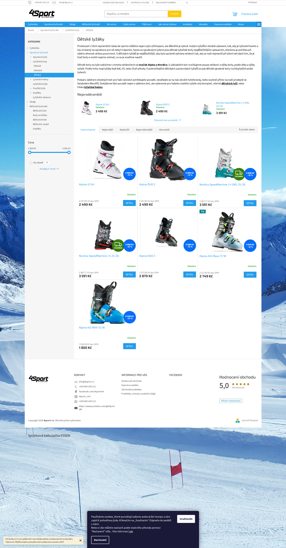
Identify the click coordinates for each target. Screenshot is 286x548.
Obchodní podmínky (166, 2)
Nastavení (100, 540)
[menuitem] (33, 24)
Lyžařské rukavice (42, 97)
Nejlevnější (107, 129)
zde (131, 531)
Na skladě (41, 162)
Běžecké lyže (40, 110)
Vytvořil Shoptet (250, 420)
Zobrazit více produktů (166, 120)
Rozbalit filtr (47, 169)
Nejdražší (124, 129)
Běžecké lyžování (38, 106)
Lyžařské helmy (40, 79)
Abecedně (164, 129)
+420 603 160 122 (87, 386)
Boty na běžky (40, 115)
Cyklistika (34, 48)
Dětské (37, 75)
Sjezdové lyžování (39, 52)
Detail (129, 202)
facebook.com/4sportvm (91, 391)
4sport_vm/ (85, 396)
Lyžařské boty (40, 61)
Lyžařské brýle (40, 84)
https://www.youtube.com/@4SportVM (97, 408)
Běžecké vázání (41, 124)
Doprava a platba (140, 2)
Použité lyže (39, 88)
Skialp (33, 102)
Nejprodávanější (144, 129)
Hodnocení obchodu (113, 2)
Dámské (38, 70)
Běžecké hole (40, 119)
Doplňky (37, 93)
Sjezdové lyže (40, 57)
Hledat (174, 13)
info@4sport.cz (86, 381)
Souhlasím (186, 519)
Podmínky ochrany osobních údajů (138, 393)
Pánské (37, 66)
